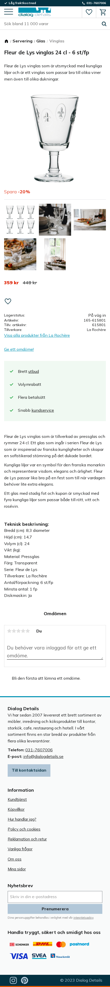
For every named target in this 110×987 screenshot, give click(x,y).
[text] (11, 282)
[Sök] (104, 24)
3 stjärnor (18, 631)
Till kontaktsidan (29, 770)
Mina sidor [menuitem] (17, 869)
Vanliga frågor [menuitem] (20, 849)
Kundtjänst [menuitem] (17, 799)
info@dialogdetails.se (43, 756)
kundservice (42, 410)
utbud (33, 371)
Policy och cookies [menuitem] (24, 829)
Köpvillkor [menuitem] (16, 809)
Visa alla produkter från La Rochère (37, 335)
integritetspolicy (83, 917)
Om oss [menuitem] (14, 859)
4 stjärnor (23, 631)
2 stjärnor (14, 631)
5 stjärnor (27, 631)
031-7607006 (39, 749)
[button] (8, 12)
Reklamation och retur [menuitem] (27, 839)
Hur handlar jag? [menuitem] (22, 819)
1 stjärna (9, 631)
